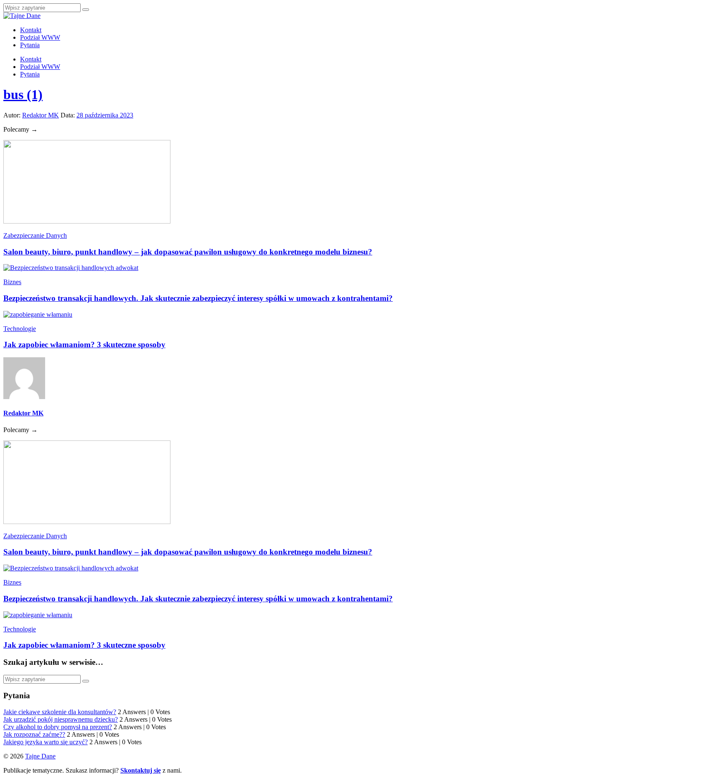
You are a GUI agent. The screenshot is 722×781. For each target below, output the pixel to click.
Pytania (30, 44)
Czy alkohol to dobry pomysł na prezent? (57, 726)
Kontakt (30, 29)
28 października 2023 (104, 115)
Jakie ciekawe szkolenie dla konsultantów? (59, 711)
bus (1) (23, 94)
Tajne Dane (40, 756)
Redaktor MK (40, 115)
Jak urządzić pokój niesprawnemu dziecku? (60, 719)
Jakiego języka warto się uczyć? (45, 741)
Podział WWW (40, 37)
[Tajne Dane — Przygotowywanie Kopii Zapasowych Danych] (22, 15)
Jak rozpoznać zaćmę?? (34, 734)
